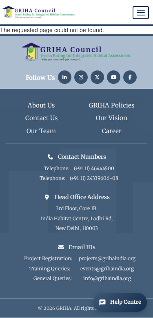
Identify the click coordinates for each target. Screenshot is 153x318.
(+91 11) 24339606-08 (94, 178)
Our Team (41, 131)
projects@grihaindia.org (107, 258)
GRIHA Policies (111, 105)
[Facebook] (130, 77)
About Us (41, 105)
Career (112, 131)
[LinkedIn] (64, 77)
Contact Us (41, 118)
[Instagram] (81, 77)
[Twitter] (97, 77)
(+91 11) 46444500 (94, 168)
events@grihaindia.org (107, 268)
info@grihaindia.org (107, 278)
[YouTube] (113, 77)
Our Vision (111, 118)
